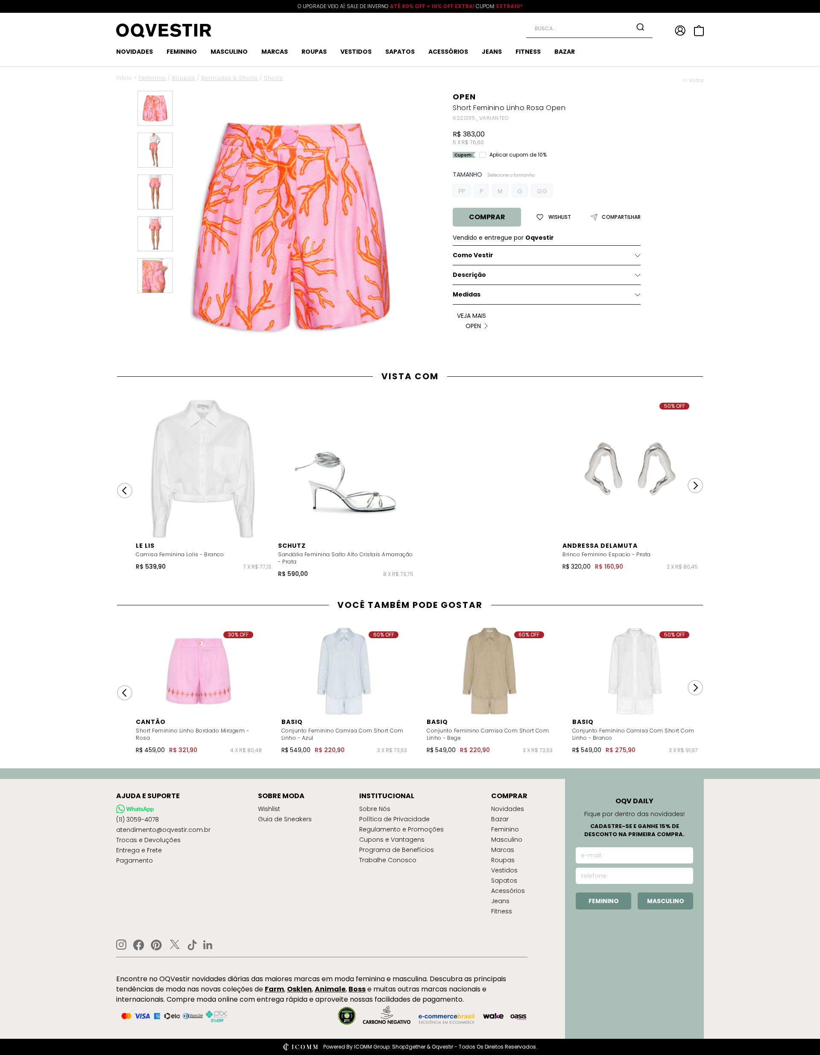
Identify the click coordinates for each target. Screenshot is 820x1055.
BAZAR (564, 51)
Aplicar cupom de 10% (518, 154)
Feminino (152, 77)
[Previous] (124, 490)
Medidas (466, 294)
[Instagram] (121, 944)
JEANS (492, 51)
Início (124, 77)
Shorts (273, 77)
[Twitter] (174, 945)
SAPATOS (400, 51)
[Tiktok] (192, 944)
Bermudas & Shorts (229, 77)
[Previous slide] (124, 692)
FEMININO (182, 51)
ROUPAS (314, 51)
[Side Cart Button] (699, 30)
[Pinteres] (156, 944)
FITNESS (528, 51)
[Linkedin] (208, 944)
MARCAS (274, 51)
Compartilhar (621, 217)
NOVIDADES (134, 51)
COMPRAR (487, 217)
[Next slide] (695, 687)
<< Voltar (693, 80)
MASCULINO (229, 51)
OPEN (464, 96)
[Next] (695, 485)
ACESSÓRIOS (448, 51)
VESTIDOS (356, 51)
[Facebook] (138, 944)
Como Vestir (473, 255)
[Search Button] (640, 27)
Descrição (469, 274)
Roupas (183, 77)
